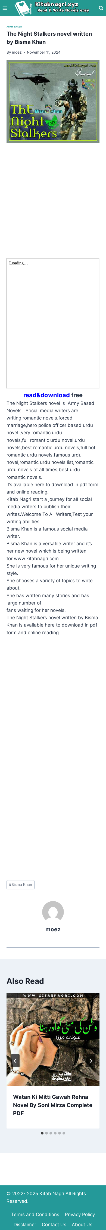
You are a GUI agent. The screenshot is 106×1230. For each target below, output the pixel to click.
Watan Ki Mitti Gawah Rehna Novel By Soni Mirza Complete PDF (52, 1105)
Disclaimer (25, 1224)
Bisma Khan (20, 884)
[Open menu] (5, 8)
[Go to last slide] (15, 1060)
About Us (82, 1224)
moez (53, 929)
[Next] (90, 1060)
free (53, 395)
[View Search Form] (101, 8)
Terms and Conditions (35, 1214)
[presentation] (53, 1039)
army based (14, 26)
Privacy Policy (80, 1214)
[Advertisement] (53, 205)
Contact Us (54, 1224)
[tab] (42, 1133)
